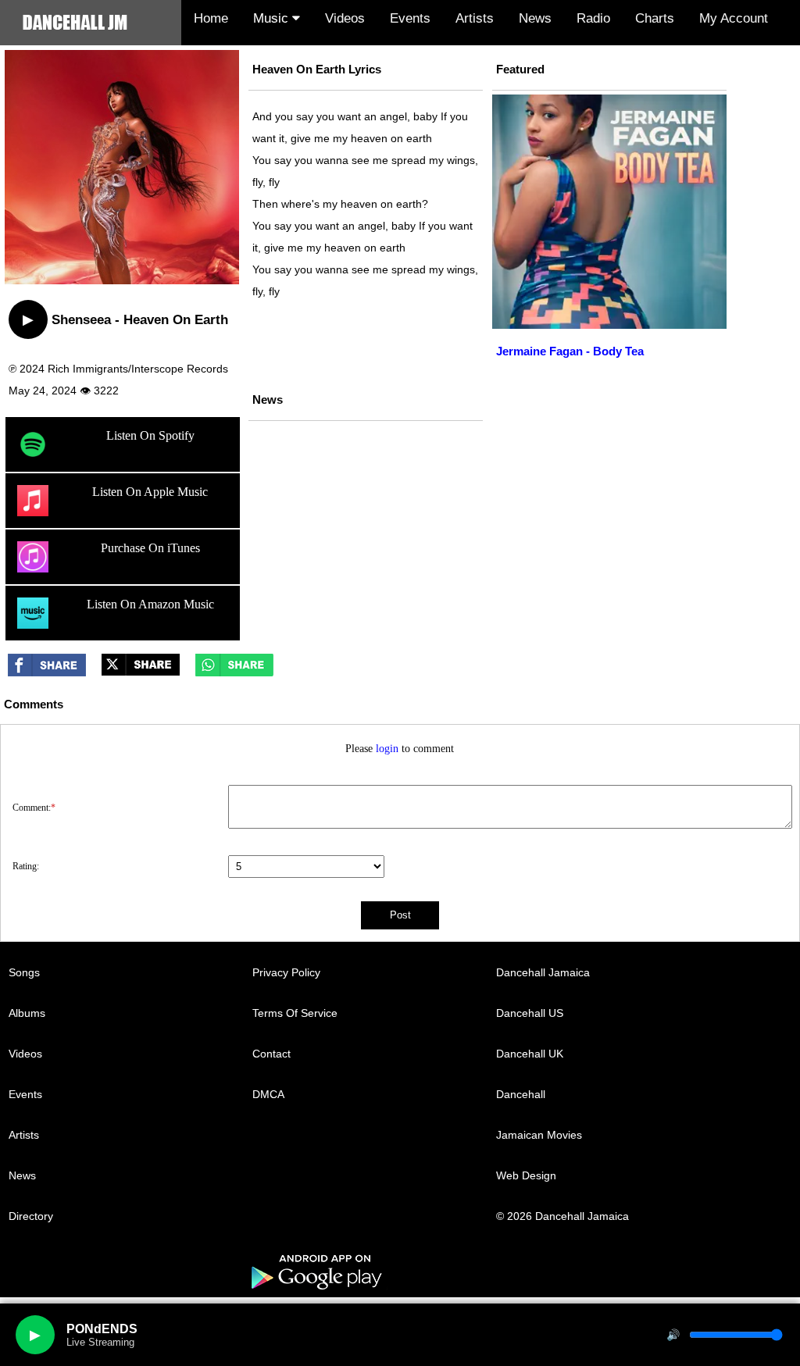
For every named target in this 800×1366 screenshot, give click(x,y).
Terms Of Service (295, 1013)
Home (211, 18)
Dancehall (520, 1094)
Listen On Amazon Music (150, 604)
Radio (593, 18)
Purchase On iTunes (150, 548)
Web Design (526, 1175)
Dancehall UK (529, 1053)
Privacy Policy (286, 972)
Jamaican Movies (539, 1135)
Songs (24, 972)
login (387, 748)
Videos (345, 18)
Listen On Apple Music (150, 491)
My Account (733, 18)
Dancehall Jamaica (543, 972)
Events (410, 18)
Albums (27, 1013)
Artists (474, 18)
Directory (31, 1216)
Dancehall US (529, 1013)
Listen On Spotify (150, 435)
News (535, 18)
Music (272, 18)
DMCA (268, 1094)
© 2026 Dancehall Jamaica (562, 1216)
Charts (654, 18)
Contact (271, 1053)
